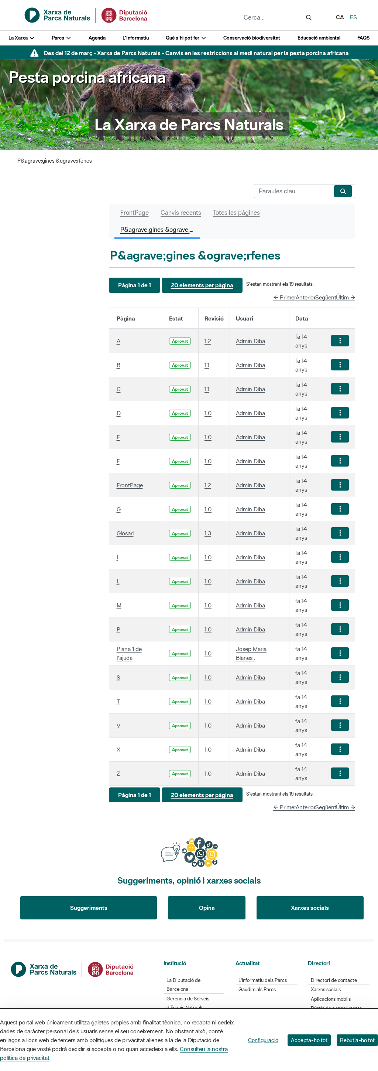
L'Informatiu (136, 38)
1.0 (208, 413)
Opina (207, 907)
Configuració (263, 1040)
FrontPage (130, 485)
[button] (134, 285)
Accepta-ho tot (309, 1040)
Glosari (125, 533)
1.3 (208, 533)
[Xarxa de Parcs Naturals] (86, 14)
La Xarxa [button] (18, 38)
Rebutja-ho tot (357, 1040)
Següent (325, 297)
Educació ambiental (319, 38)
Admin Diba (250, 341)
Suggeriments (88, 907)
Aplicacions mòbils (331, 999)
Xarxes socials (310, 907)
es (353, 17)
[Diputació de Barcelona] (72, 968)
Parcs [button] (58, 38)
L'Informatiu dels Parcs (262, 980)
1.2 (208, 341)
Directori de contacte (334, 980)
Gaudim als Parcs (257, 989)
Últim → (345, 297)
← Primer (284, 297)
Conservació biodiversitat (251, 38)
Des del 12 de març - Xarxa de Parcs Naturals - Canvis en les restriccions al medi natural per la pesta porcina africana (196, 53)
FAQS (363, 38)
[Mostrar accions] (340, 340)
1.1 (207, 365)
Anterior (306, 297)
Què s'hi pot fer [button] (183, 38)
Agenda (97, 38)
